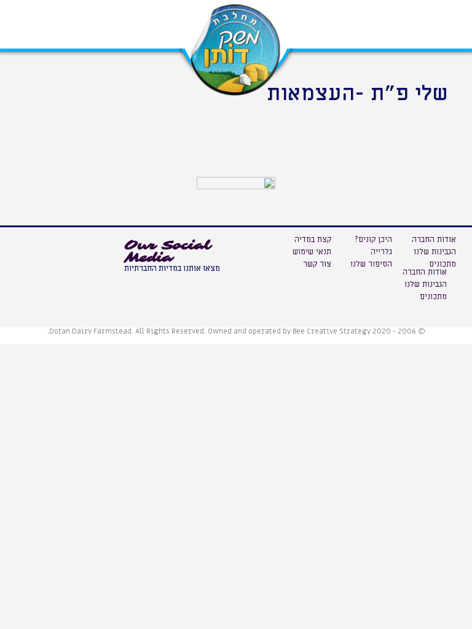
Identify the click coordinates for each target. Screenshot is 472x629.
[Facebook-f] (164, 284)
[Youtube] (136, 284)
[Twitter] (191, 284)
